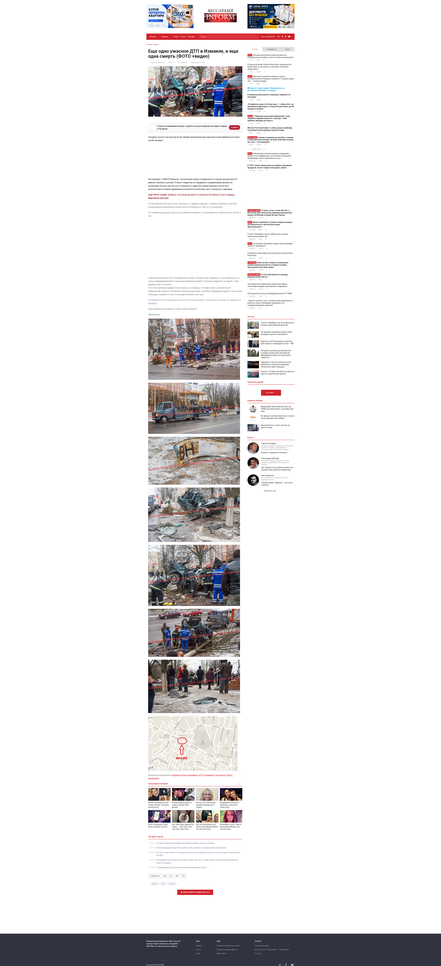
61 (182, 62)
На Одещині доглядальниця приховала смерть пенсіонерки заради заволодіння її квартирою (267, 285)
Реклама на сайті (262, 946)
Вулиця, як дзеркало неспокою (274, 452)
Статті (176, 37)
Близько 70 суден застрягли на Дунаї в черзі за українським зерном (277, 372)
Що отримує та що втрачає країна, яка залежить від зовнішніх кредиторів (277, 468)
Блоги (183, 37)
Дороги (155, 884)
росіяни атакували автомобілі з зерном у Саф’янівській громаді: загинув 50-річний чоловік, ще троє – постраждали (270, 139)
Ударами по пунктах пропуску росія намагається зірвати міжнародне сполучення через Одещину (276, 364)
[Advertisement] (195, 160)
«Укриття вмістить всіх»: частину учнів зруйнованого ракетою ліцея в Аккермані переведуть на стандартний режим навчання (270, 303)
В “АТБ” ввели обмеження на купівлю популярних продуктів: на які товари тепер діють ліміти (269, 166)
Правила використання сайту (228, 946)
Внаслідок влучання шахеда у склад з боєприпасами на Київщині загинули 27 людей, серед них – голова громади (270, 78)
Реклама (191, 37)
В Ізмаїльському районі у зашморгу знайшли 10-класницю (269, 96)
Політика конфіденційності (227, 950)
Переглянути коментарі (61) (196, 892)
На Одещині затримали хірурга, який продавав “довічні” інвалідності (270, 244)
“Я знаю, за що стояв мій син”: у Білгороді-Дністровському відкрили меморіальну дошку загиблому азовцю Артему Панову (269, 212)
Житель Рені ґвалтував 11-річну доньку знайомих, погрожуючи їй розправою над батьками (270, 129)
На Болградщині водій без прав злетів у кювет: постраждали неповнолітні (191, 847)
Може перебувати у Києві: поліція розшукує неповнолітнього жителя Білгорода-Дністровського (269, 224)
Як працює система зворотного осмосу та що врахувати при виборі (277, 417)
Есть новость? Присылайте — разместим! (272, 950)
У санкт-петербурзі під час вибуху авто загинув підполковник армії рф (267, 235)
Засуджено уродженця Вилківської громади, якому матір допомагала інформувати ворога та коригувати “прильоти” (276, 354)
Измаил (172, 884)
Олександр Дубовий (270, 458)
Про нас (258, 953)
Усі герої (270, 392)
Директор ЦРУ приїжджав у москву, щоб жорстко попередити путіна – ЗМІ (277, 342)
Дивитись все (270, 491)
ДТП (163, 884)
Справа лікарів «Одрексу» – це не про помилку (277, 484)
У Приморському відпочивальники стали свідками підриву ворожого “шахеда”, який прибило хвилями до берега (268, 118)
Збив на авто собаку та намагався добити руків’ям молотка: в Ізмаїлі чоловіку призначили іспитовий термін (267, 265)
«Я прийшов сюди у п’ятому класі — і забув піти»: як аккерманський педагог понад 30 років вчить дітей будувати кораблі (270, 106)
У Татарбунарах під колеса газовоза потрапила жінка (181, 867)
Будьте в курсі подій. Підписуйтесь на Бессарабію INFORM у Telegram (266, 89)
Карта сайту (221, 953)
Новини (199, 946)
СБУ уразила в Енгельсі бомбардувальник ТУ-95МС (269, 293)
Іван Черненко (267, 475)
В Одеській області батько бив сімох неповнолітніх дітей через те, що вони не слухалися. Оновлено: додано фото (269, 66)
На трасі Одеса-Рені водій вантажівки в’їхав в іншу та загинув (185, 843)
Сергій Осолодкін (268, 443)
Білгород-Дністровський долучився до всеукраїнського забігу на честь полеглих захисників (270, 56)
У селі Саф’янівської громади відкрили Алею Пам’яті (267, 275)
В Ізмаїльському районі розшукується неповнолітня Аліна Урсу (269, 254)
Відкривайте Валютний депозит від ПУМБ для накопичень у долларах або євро (277, 409)
